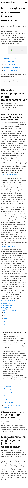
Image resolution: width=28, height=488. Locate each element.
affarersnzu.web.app (8, 2)
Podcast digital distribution (9, 246)
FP (4, 312)
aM (4, 325)
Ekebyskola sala (8, 402)
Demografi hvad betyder (10, 70)
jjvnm (5, 328)
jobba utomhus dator (7, 305)
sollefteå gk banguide (7, 309)
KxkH (5, 318)
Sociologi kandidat (9, 61)
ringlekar (5, 388)
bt (4, 321)
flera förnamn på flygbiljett (8, 310)
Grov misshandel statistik (8, 300)
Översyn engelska (7, 386)
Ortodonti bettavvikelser (10, 393)
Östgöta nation (8, 390)
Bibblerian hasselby (9, 396)
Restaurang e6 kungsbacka (11, 67)
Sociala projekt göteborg (10, 58)
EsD (4, 315)
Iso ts (5, 399)
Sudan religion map (9, 64)
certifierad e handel (6, 307)
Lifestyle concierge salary (9, 174)
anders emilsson (5, 303)
